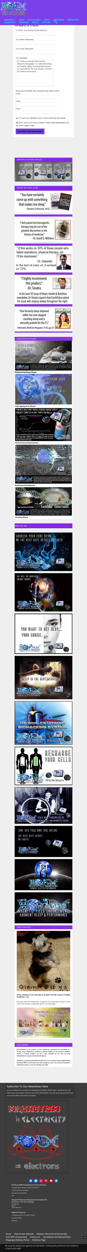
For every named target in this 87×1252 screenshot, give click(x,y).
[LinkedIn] (56, 1181)
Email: (18, 94)
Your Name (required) (25, 39)
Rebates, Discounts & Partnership (52, 1234)
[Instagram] (41, 1181)
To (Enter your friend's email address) (31, 30)
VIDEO (47, 20)
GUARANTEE (9, 22)
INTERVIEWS (58, 20)
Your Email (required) (24, 49)
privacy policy (51, 1246)
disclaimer (40, 1246)
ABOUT (35, 22)
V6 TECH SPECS (34, 20)
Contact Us (35, 1237)
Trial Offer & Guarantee (16, 1237)
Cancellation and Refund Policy (57, 1237)
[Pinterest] (46, 1181)
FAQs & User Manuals (24, 1234)
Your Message (21, 58)
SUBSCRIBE (24, 22)
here (18, 1004)
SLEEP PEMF (16, 1248)
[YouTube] (51, 1181)
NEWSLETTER (73, 20)
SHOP (21, 20)
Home (8, 1234)
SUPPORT (46, 22)
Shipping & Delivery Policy (17, 1240)
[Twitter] (36, 1181)
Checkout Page (39, 1240)
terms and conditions (69, 1246)
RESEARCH (9, 20)
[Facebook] (31, 1181)
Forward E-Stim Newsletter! (30, 131)
